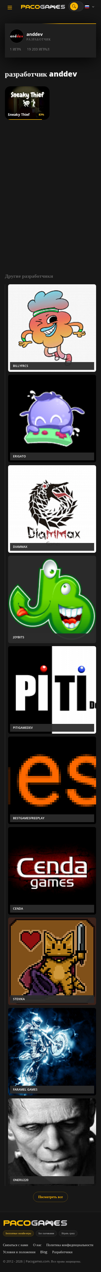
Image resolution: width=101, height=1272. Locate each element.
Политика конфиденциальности (69, 1244)
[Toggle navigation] (10, 7)
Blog (43, 1252)
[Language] (90, 7)
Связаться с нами (15, 1244)
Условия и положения (19, 1252)
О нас (37, 1244)
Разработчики (62, 1252)
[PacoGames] (35, 1224)
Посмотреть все (50, 1196)
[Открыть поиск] (74, 6)
